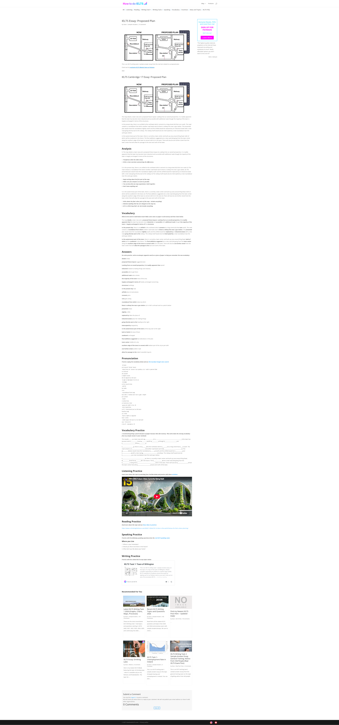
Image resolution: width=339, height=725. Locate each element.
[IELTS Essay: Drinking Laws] (134, 649)
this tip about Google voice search (159, 362)
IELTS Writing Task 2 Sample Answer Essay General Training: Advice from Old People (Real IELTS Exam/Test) (180, 658)
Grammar (184, 10)
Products (211, 3)
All (123, 10)
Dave (125, 24)
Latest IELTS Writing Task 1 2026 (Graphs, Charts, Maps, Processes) (134, 611)
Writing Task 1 (146, 10)
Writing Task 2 (157, 10)
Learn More (207, 37)
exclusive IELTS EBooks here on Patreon (142, 67)
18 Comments (186, 619)
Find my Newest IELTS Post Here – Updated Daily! (179, 613)
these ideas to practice (149, 525)
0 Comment (142, 24)
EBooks (131, 664)
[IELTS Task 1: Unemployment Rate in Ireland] (158, 648)
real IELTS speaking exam (162, 538)
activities (174, 474)
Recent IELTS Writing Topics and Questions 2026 (156, 611)
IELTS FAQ (206, 10)
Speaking (167, 10)
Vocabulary (176, 10)
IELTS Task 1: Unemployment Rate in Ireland (156, 659)
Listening (129, 10)
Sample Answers (133, 24)
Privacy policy (144, 722)
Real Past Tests (180, 666)
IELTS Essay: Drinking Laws (132, 660)
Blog (202, 3)
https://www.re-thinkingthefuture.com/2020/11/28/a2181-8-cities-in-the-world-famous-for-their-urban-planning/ (155, 528)
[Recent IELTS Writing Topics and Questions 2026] (158, 601)
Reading (137, 10)
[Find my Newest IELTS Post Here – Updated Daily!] (181, 602)
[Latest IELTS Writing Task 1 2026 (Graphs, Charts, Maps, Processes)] (134, 601)
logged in (133, 697)
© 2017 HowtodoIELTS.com (130, 722)
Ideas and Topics (195, 10)
